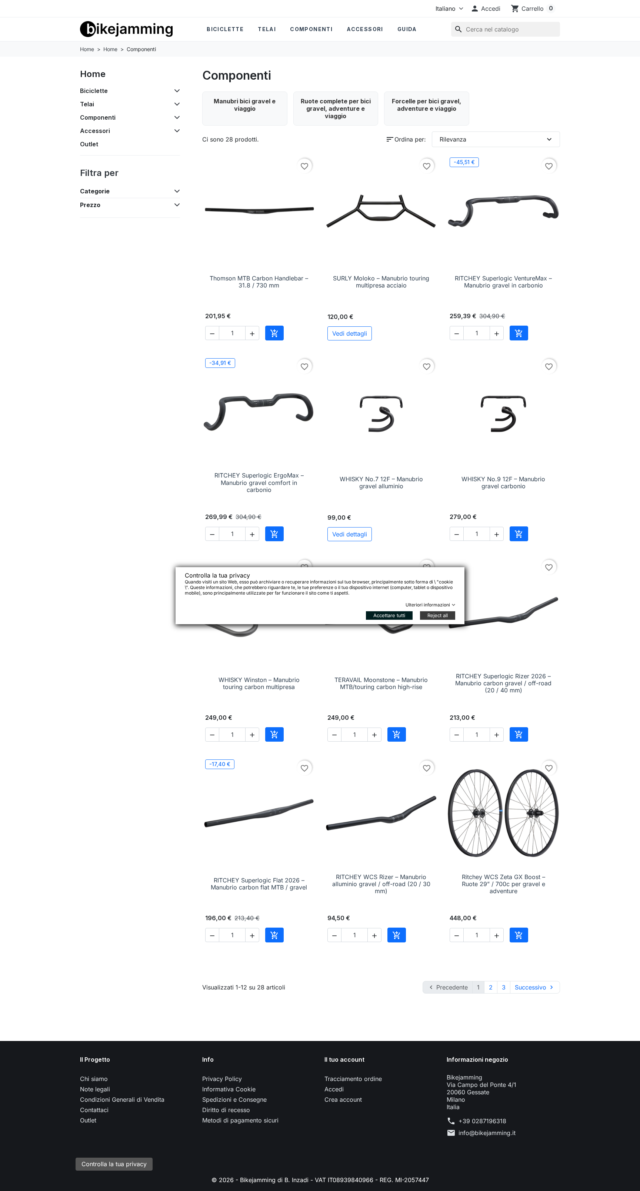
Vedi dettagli (349, 333)
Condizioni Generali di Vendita (122, 1099)
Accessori (365, 29)
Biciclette (225, 29)
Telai (267, 29)
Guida (407, 29)
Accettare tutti (389, 615)
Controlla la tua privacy (114, 1164)
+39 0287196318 (482, 1121)
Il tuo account (344, 1059)
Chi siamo (94, 1078)
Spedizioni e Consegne (234, 1099)
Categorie (95, 191)
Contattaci (94, 1110)
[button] (485, 8)
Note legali (95, 1089)
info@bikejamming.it (487, 1133)
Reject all (437, 615)
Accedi (334, 1089)
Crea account (343, 1099)
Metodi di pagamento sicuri (240, 1120)
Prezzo (90, 205)
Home (93, 74)
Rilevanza (497, 139)
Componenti (311, 29)
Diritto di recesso (226, 1110)
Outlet (89, 144)
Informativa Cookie (229, 1089)
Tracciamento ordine (353, 1078)
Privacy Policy (222, 1078)
